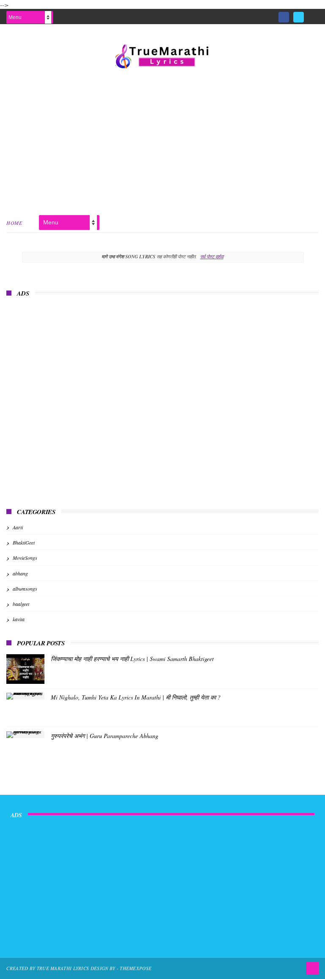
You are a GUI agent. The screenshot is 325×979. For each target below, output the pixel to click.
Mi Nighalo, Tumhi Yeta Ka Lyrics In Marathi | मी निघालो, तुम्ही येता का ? (135, 697)
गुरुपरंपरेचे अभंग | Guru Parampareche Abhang (104, 736)
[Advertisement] (162, 140)
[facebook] (283, 17)
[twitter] (298, 17)
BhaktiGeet (24, 542)
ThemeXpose (135, 968)
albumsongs (25, 588)
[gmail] (313, 14)
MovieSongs (25, 557)
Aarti (18, 527)
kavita (19, 619)
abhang (20, 573)
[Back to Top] (312, 968)
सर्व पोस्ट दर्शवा (211, 256)
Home (14, 222)
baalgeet (21, 603)
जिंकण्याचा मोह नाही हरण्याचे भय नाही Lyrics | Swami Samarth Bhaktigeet (132, 659)
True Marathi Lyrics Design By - (78, 968)
